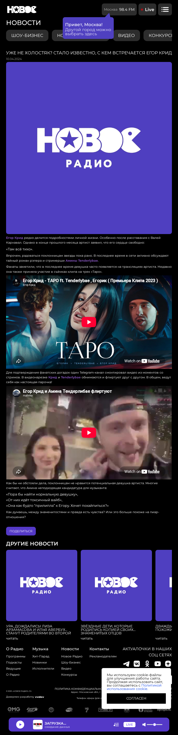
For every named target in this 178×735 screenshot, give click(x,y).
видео (126, 35)
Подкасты (14, 662)
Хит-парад (40, 656)
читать (12, 638)
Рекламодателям (103, 656)
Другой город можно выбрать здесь (88, 32)
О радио (13, 675)
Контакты (99, 649)
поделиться (21, 531)
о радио (14, 649)
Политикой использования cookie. (134, 687)
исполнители (43, 668)
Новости (70, 649)
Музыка (40, 649)
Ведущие (13, 668)
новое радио (71, 656)
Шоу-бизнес (27, 35)
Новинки (39, 662)
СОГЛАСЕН (136, 698)
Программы (15, 656)
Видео (66, 668)
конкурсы (69, 675)
